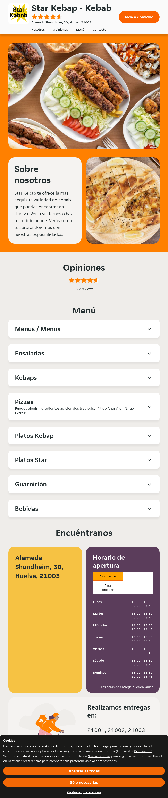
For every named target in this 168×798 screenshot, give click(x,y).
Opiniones (60, 29)
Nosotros (38, 29)
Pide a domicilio (139, 17)
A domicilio (107, 576)
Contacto (99, 29)
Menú (80, 29)
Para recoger (108, 587)
